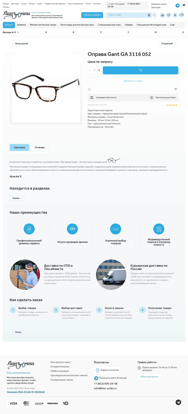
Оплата (32, 4)
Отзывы (6, 7)
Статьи (88, 4)
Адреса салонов (109, 370)
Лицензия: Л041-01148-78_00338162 (26, 392)
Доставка (15, 4)
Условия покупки (60, 367)
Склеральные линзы (62, 380)
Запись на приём (92, 15)
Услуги (24, 4)
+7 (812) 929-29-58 (105, 384)
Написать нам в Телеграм (113, 378)
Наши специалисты (75, 4)
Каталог (9, 25)
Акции (39, 4)
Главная (6, 4)
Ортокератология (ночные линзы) (69, 375)
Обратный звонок (149, 377)
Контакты (97, 4)
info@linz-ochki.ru (105, 388)
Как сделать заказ (60, 362)
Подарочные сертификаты (55, 4)
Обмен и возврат (60, 371)
